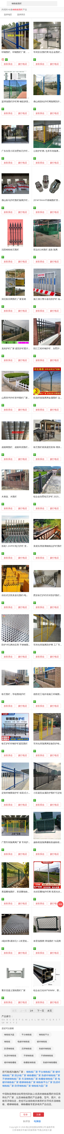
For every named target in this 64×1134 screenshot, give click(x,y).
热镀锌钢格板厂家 (50, 1075)
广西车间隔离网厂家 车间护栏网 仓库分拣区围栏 (25, 842)
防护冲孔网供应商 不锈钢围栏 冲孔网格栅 (22, 644)
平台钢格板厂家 (47, 1071)
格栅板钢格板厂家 (48, 1078)
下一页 (40, 1010)
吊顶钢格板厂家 (30, 1078)
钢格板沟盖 (9, 1034)
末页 (49, 1010)
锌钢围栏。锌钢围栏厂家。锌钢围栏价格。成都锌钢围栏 (29, 52)
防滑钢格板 (9, 1048)
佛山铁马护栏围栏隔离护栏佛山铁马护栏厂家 (23, 200)
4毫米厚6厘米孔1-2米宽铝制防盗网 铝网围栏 (23, 940)
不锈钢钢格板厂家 (11, 1078)
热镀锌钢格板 (45, 1048)
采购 (60, 904)
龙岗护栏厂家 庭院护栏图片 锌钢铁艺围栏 (22, 348)
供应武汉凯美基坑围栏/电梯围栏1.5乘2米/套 (23, 595)
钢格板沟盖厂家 (40, 1085)
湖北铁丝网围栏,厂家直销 (14, 298)
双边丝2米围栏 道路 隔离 (45, 249)
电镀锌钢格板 (24, 1041)
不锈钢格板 (29, 1055)
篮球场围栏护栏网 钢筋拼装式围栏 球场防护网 (24, 101)
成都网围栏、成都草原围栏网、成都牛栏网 (22, 447)
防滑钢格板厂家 (23, 1085)
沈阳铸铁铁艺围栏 (10, 249)
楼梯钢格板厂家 (27, 1082)
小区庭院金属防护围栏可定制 (47, 792)
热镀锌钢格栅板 (50, 1062)
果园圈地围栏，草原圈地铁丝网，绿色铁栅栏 (23, 891)
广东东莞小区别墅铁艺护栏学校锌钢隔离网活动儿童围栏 (29, 150)
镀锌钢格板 (42, 1041)
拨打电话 (22, 64)
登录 (25, 1114)
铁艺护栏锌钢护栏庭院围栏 (15, 743)
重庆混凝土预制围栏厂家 (13, 990)
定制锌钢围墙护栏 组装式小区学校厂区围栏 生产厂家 (27, 792)
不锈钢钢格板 (47, 1055)
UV (3, 1023)
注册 (38, 1114)
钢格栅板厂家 (34, 1075)
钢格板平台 (44, 1034)
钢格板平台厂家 (44, 1082)
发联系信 (8, 63)
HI (26, 1020)
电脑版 (37, 1121)
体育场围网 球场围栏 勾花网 (47, 940)
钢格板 (7, 1041)
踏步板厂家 (20, 1075)
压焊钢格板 (27, 1048)
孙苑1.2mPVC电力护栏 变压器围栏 (18, 545)
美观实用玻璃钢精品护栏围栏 (47, 545)
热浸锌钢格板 (10, 1055)
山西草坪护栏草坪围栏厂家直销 (17, 397)
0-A (3, 1020)
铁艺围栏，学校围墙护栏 (13, 694)
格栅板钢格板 (30, 1062)
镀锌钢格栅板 (10, 1062)
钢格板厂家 (32, 1071)
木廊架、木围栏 (9, 496)
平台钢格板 (27, 1034)
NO (42, 1020)
